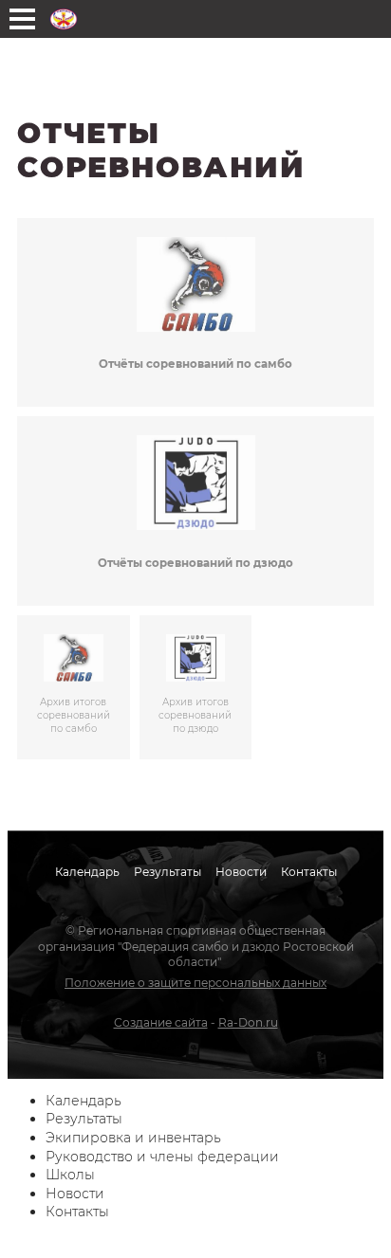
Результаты (167, 872)
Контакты (309, 872)
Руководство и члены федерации (162, 1156)
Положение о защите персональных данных (195, 982)
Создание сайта (161, 1022)
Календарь (87, 872)
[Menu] (22, 19)
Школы (70, 1174)
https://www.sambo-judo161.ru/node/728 (195, 313)
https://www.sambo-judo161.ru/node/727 (195, 511)
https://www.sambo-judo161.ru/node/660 (196, 687)
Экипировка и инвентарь (133, 1137)
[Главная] (63, 19)
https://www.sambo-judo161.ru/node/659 (73, 687)
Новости (241, 872)
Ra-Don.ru (248, 1022)
